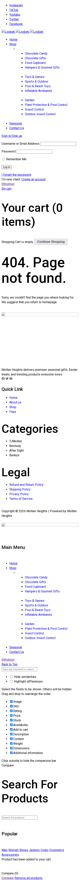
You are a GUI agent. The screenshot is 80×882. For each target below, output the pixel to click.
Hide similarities (24, 677)
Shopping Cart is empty (17, 242)
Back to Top (9, 664)
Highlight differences (28, 681)
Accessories (10, 855)
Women (13, 850)
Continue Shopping (51, 242)
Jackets (34, 850)
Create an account (34, 179)
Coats (45, 850)
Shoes (23, 850)
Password (9, 151)
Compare (8, 878)
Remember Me (15, 159)
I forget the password (16, 175)
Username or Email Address (20, 143)
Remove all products (29, 878)
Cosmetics (56, 850)
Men (5, 850)
